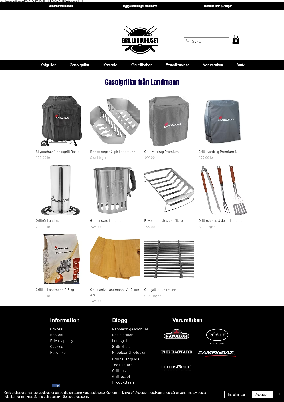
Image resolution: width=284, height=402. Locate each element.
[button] (236, 39)
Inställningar (236, 394)
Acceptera (262, 394)
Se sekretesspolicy (76, 396)
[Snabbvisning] (61, 121)
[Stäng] (278, 394)
